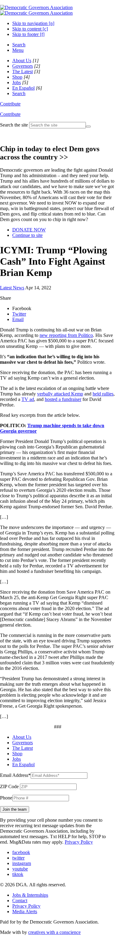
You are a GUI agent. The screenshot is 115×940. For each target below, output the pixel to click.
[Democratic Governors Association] (36, 10)
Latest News (12, 287)
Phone (6, 797)
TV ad (27, 399)
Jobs (16, 82)
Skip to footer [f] (28, 34)
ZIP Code (9, 786)
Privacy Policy (79, 842)
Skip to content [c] (30, 28)
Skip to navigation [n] (33, 23)
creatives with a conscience (54, 932)
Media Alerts (24, 911)
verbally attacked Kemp (60, 393)
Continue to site (27, 235)
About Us (21, 60)
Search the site (14, 124)
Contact (19, 900)
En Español (23, 88)
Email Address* (15, 775)
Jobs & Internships (30, 895)
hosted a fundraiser (63, 399)
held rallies (103, 393)
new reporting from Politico (66, 335)
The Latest (22, 71)
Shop (17, 77)
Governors (22, 66)
